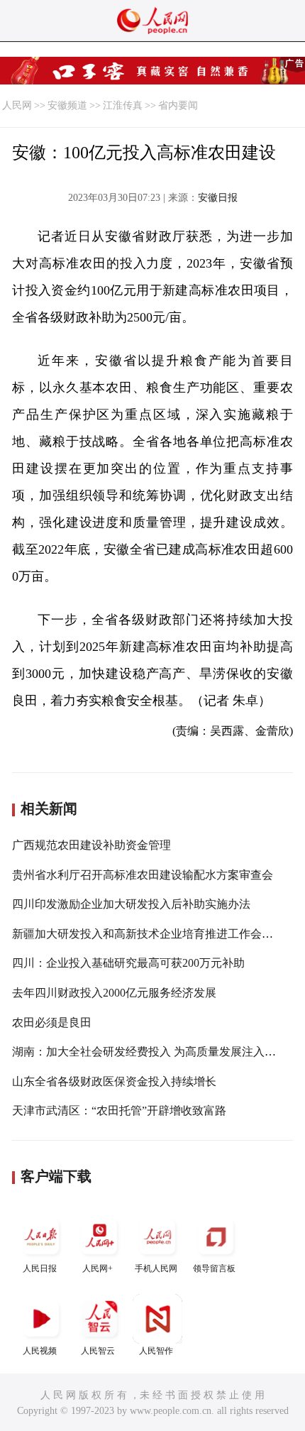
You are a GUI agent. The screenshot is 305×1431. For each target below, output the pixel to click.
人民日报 (40, 1268)
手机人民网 (156, 1268)
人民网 (17, 105)
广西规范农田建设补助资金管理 (91, 845)
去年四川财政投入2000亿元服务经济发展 (114, 993)
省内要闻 (178, 105)
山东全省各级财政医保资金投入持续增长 (114, 1081)
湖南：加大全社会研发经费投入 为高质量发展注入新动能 (155, 1052)
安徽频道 (67, 105)
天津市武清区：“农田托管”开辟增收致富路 (119, 1110)
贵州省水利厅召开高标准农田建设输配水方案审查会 (142, 875)
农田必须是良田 (52, 1022)
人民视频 (40, 1351)
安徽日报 (218, 197)
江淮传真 (123, 105)
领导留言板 (214, 1268)
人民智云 (98, 1351)
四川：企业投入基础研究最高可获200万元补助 (128, 963)
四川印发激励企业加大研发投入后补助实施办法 (131, 904)
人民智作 (156, 1351)
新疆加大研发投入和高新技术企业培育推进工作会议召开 (154, 934)
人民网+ (97, 1268)
